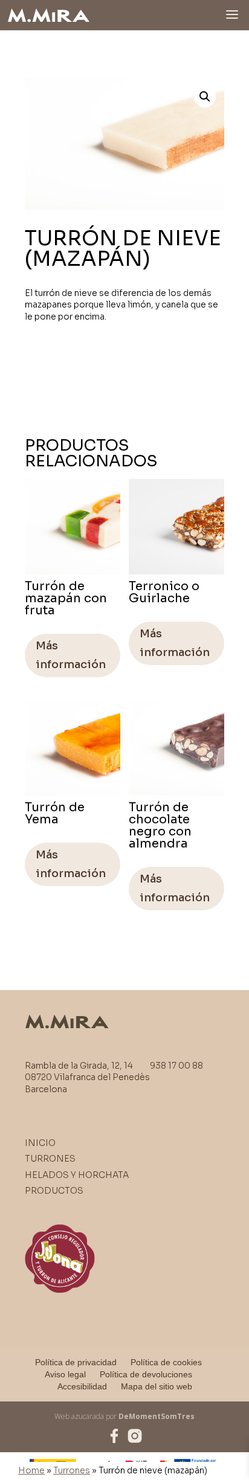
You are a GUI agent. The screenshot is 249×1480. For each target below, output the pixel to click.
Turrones (71, 1470)
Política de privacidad (76, 1362)
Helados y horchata (77, 1175)
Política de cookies (166, 1362)
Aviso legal (65, 1374)
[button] (205, 97)
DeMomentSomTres (156, 1416)
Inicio (40, 1142)
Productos (54, 1190)
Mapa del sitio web (156, 1386)
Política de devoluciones (146, 1374)
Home (31, 1470)
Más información (71, 655)
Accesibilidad (82, 1386)
